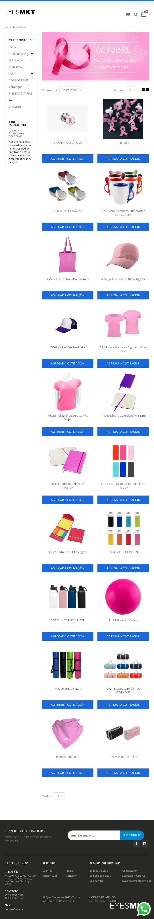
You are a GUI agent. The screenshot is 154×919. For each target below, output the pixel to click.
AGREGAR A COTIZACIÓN (67, 159)
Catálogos (15, 87)
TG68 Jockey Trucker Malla (67, 347)
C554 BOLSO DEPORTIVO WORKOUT (123, 690)
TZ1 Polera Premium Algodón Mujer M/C (123, 349)
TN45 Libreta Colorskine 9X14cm (123, 415)
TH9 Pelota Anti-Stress (123, 620)
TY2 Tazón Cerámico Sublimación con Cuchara (123, 213)
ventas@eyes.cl (14, 909)
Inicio (6, 26)
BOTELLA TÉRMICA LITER (68, 620)
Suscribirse (132, 835)
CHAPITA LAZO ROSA (68, 143)
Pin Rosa (123, 143)
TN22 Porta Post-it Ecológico (68, 552)
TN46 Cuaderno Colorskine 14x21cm (67, 486)
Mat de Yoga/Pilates (68, 688)
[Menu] (128, 14)
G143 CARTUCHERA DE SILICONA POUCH (123, 486)
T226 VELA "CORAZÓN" (67, 211)
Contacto (15, 107)
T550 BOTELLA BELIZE (123, 552)
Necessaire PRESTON (123, 757)
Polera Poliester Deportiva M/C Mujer (67, 417)
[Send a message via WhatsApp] (144, 909)
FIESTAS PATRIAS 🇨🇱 (20, 97)
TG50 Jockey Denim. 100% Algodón (123, 279)
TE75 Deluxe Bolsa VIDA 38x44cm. (67, 279)
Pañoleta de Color (67, 757)
